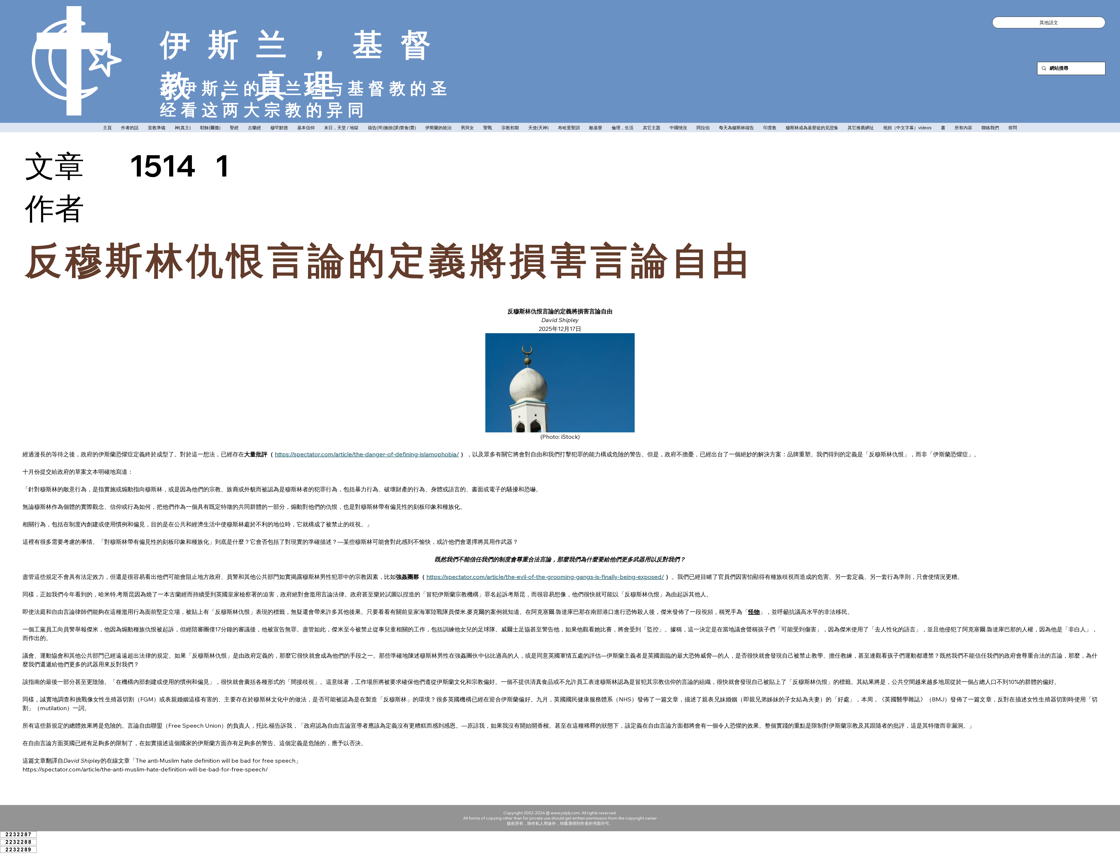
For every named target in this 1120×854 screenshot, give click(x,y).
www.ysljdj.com (565, 812)
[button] (1048, 22)
